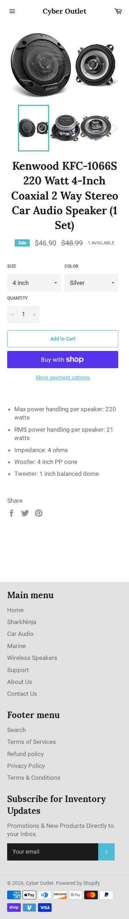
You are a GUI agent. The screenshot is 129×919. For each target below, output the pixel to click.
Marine (16, 646)
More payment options (63, 377)
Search (16, 729)
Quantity (17, 298)
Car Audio (20, 633)
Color (71, 266)
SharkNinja (21, 621)
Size (11, 266)
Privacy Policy (26, 765)
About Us (19, 681)
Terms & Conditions (34, 777)
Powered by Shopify (78, 883)
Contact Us (22, 693)
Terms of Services (31, 741)
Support (18, 670)
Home (15, 610)
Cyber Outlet (64, 10)
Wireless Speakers (32, 657)
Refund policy (25, 754)
